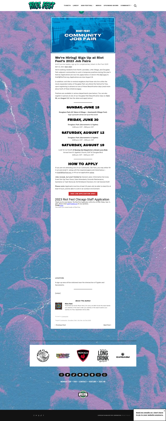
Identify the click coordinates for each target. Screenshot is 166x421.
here (79, 89)
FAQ (75, 381)
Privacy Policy (126, 415)
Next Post (107, 325)
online (92, 172)
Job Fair (79, 320)
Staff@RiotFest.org (64, 172)
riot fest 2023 (87, 320)
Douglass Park (72, 320)
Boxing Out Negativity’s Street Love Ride (91, 150)
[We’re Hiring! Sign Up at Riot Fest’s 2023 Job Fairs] (83, 35)
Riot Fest (68, 67)
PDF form (103, 75)
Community (125, 5)
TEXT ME (102, 381)
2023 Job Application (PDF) (83, 193)
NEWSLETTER (66, 381)
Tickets (67, 5)
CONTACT (83, 381)
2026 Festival (86, 5)
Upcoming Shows (111, 5)
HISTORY (92, 381)
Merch (98, 5)
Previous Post (60, 325)
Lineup (76, 5)
